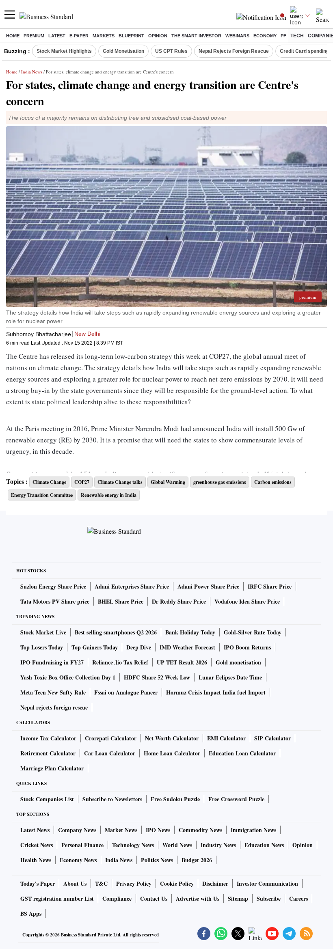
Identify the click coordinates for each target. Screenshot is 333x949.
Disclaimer (215, 883)
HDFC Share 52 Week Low (157, 677)
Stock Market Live (43, 632)
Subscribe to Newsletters (112, 799)
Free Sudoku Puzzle (175, 799)
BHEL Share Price (120, 601)
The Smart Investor (196, 35)
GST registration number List (57, 898)
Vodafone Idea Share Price (247, 601)
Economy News (78, 860)
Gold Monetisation (123, 51)
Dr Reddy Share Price (179, 601)
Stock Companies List (47, 799)
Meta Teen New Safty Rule (53, 692)
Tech (297, 36)
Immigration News (253, 830)
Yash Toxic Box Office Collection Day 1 (67, 677)
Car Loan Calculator (109, 753)
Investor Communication (267, 883)
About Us (74, 883)
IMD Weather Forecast (187, 647)
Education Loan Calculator (242, 753)
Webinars (237, 35)
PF (283, 35)
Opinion (157, 35)
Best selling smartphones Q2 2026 (116, 632)
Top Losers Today (41, 647)
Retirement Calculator (48, 753)
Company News (77, 830)
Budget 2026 (197, 860)
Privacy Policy (133, 883)
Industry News (218, 845)
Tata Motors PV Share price (54, 601)
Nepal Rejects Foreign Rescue (234, 51)
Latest (56, 35)
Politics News (157, 860)
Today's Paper (37, 883)
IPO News (158, 830)
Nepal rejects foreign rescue (54, 707)
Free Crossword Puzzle (236, 799)
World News (177, 845)
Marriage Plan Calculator (52, 768)
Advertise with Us (197, 898)
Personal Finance (82, 845)
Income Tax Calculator (48, 738)
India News (31, 72)
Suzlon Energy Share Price (53, 586)
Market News (121, 830)
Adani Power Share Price (208, 586)
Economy (265, 35)
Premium (34, 35)
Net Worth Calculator (172, 738)
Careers (298, 898)
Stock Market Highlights (64, 51)
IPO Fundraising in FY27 (52, 662)
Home (12, 35)
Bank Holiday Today (190, 632)
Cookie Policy (177, 883)
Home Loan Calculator (172, 753)
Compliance (117, 898)
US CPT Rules (171, 51)
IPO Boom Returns (247, 647)
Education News (264, 845)
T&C (101, 883)
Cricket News (36, 845)
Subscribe (269, 898)
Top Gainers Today (94, 647)
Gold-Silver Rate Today (252, 632)
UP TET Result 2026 (182, 662)
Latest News (35, 830)
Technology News (133, 845)
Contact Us (153, 898)
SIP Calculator (272, 738)
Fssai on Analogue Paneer (126, 692)
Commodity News (200, 830)
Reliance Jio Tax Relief (120, 662)
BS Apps (30, 913)
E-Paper (79, 35)
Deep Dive (138, 647)
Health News (35, 860)
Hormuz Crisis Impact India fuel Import (216, 692)
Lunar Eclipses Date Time (230, 677)
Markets (104, 35)
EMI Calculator (226, 738)
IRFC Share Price (270, 586)
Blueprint (131, 35)
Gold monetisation (238, 662)
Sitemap (238, 898)
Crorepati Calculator (110, 738)
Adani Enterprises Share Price (132, 586)
